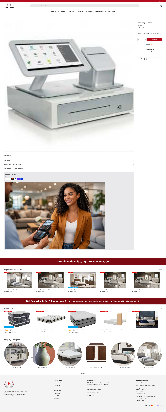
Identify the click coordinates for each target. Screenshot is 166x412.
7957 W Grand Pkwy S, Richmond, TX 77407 (146, 396)
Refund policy (57, 398)
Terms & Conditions (58, 382)
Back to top (83, 373)
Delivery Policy (148, 54)
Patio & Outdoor (99, 11)
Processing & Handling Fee (12, 20)
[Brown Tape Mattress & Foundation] (83, 319)
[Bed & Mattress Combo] (123, 354)
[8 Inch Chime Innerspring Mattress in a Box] (51, 319)
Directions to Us (57, 390)
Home (5, 20)
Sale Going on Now (110, 11)
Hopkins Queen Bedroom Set (11, 289)
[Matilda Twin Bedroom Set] (115, 280)
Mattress (80, 11)
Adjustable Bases (70, 367)
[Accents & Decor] (43, 354)
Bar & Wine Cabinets (96, 367)
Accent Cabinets (16, 367)
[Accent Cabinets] (16, 354)
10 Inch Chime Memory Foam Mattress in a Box (111, 329)
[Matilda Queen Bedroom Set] (51, 280)
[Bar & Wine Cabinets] (96, 354)
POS (13, 408)
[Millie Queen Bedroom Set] (83, 280)
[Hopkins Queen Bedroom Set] (19, 280)
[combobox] (84, 5)
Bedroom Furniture (149, 367)
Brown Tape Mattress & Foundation (76, 329)
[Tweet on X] (141, 59)
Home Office (89, 11)
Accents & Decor (43, 367)
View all (160, 269)
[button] (161, 5)
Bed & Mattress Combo (123, 367)
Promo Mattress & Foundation (11, 329)
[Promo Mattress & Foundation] (19, 319)
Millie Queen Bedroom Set (74, 289)
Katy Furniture (9, 408)
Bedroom (63, 11)
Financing (158, 1)
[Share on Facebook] (144, 59)
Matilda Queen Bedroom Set (43, 289)
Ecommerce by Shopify (20, 408)
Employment (57, 393)
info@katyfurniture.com (95, 389)
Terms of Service (57, 395)
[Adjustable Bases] (69, 354)
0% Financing (57, 385)
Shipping (139, 29)
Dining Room (71, 11)
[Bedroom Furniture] (149, 354)
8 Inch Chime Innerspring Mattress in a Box (46, 329)
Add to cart (154, 39)
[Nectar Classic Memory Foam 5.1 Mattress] (147, 319)
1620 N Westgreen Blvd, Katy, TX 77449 (145, 385)
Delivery (55, 388)
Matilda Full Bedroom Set (138, 289)
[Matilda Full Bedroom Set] (147, 280)
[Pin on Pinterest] (147, 59)
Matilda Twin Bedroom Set (106, 289)
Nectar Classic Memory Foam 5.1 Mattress (142, 329)
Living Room (54, 11)
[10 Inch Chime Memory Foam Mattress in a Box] (115, 319)
